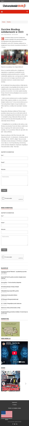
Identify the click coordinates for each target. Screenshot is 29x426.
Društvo (9, 22)
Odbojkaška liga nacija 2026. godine (10, 290)
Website (3, 169)
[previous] (3, 383)
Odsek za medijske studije (14, 408)
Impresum (14, 402)
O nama (14, 404)
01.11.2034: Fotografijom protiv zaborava (11, 303)
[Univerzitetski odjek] (14, 6)
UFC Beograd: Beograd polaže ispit (9, 299)
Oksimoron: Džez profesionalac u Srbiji (10, 307)
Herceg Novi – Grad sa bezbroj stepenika (11, 282)
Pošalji (4, 190)
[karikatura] (10, 329)
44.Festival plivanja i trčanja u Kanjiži (10, 286)
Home (3, 22)
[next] (25, 383)
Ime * (2, 155)
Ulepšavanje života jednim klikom (9, 295)
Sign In (2, 1)
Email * (3, 162)
